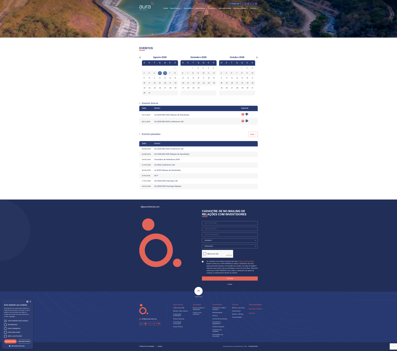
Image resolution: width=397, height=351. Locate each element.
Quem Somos (175, 8)
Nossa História (178, 327)
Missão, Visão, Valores (180, 311)
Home (165, 8)
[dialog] (17, 324)
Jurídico (159, 346)
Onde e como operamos (197, 313)
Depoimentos (236, 311)
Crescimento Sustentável (177, 315)
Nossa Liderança (178, 319)
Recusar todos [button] (24, 341)
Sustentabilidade (224, 8)
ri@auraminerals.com (150, 207)
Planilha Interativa (218, 327)
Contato (253, 8)
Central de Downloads (219, 319)
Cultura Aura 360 (178, 308)
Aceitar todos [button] (10, 341)
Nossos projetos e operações (199, 308)
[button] (17, 346)
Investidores (200, 8)
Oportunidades (237, 317)
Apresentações (217, 312)
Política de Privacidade (246, 261)
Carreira (212, 8)
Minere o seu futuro (238, 308)
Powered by (253, 346)
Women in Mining (237, 314)
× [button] (30, 301)
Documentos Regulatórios (216, 322)
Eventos (215, 316)
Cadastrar (229, 278)
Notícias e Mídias (239, 8)
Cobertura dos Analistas (217, 330)
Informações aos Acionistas (217, 335)
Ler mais (12, 316)
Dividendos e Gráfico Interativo (219, 308)
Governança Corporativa (177, 322)
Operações (188, 8)
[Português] (230, 246)
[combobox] (27, 302)
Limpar (229, 284)
